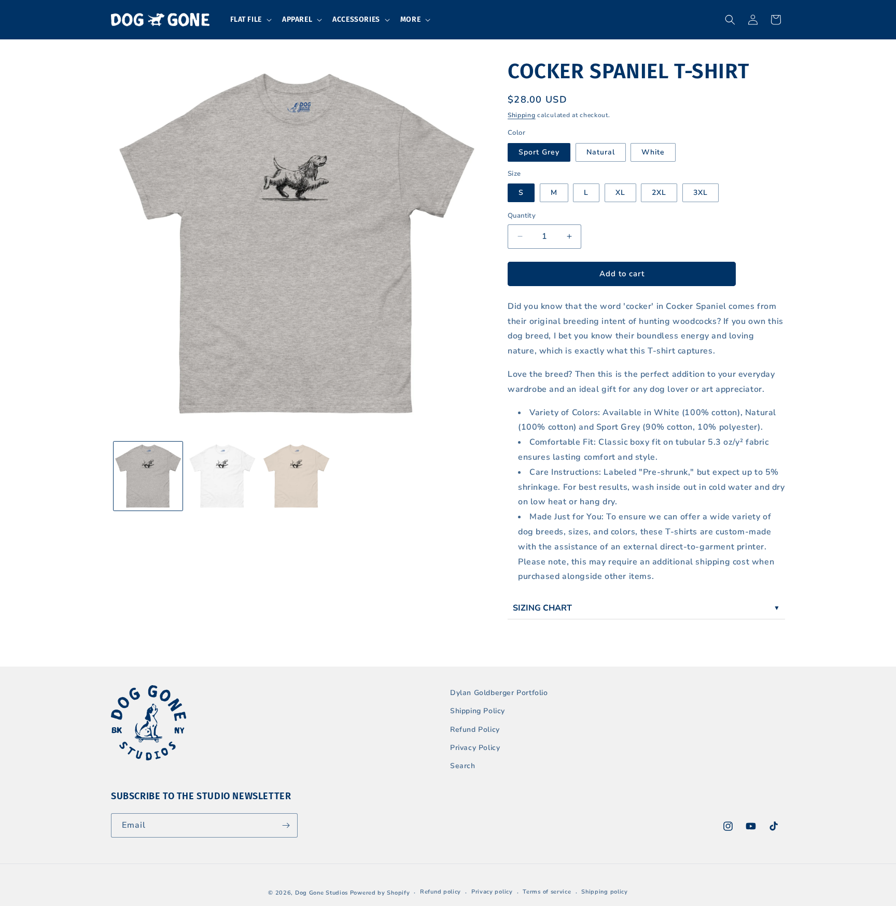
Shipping (522, 115)
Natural (600, 152)
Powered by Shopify (380, 893)
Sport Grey (539, 152)
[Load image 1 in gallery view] (148, 476)
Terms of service (547, 892)
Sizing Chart (542, 608)
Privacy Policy (475, 748)
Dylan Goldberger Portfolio (499, 693)
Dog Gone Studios (321, 893)
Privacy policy (492, 892)
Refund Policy (475, 729)
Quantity (522, 215)
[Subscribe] (285, 825)
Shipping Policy (477, 711)
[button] (250, 20)
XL (620, 192)
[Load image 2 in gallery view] (222, 476)
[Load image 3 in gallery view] (296, 476)
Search (462, 766)
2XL (659, 192)
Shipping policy (604, 892)
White (653, 152)
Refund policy (440, 892)
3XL (700, 192)
